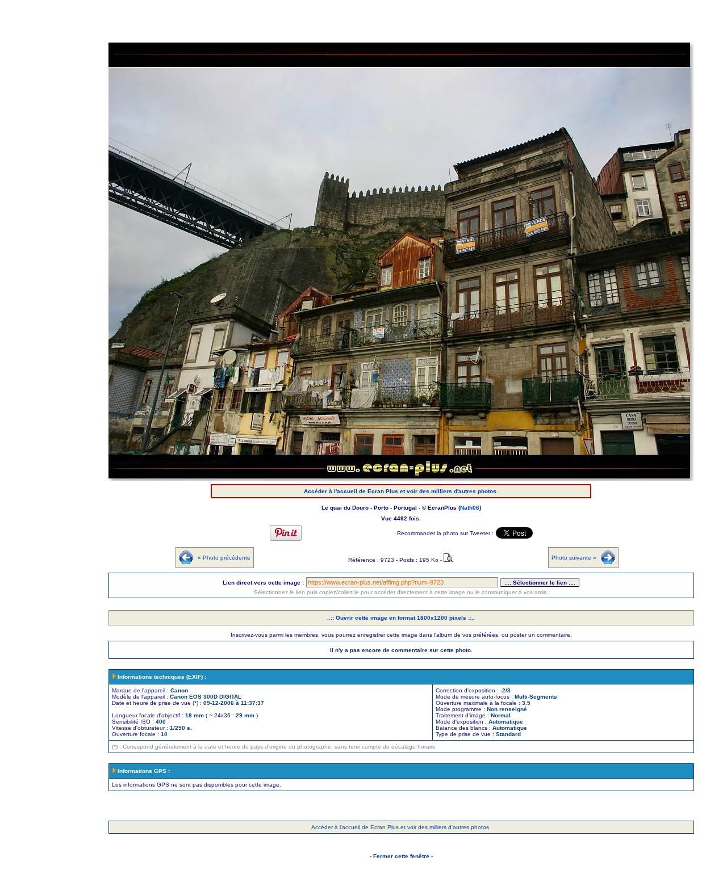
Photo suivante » (573, 557)
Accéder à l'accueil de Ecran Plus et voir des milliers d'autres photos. (401, 491)
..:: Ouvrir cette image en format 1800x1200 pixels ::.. (401, 618)
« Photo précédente (224, 557)
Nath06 (469, 508)
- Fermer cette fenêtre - (401, 856)
